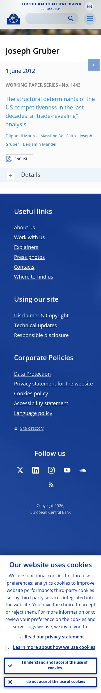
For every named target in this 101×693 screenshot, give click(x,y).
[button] (89, 6)
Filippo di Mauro (21, 136)
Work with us (29, 237)
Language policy (33, 413)
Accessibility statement (41, 403)
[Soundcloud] (82, 470)
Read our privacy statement (54, 637)
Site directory (31, 428)
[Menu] (90, 19)
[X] (20, 470)
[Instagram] (51, 470)
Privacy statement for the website (53, 384)
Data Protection (32, 374)
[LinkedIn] (35, 470)
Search (70, 18)
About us (24, 227)
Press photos (29, 257)
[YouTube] (67, 470)
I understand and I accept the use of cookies (55, 665)
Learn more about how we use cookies (54, 647)
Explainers (26, 247)
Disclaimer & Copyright (41, 316)
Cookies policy (31, 393)
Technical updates (35, 325)
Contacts (24, 267)
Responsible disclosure (41, 335)
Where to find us (33, 277)
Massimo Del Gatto (58, 136)
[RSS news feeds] (51, 484)
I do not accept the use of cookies (54, 682)
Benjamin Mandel (39, 145)
